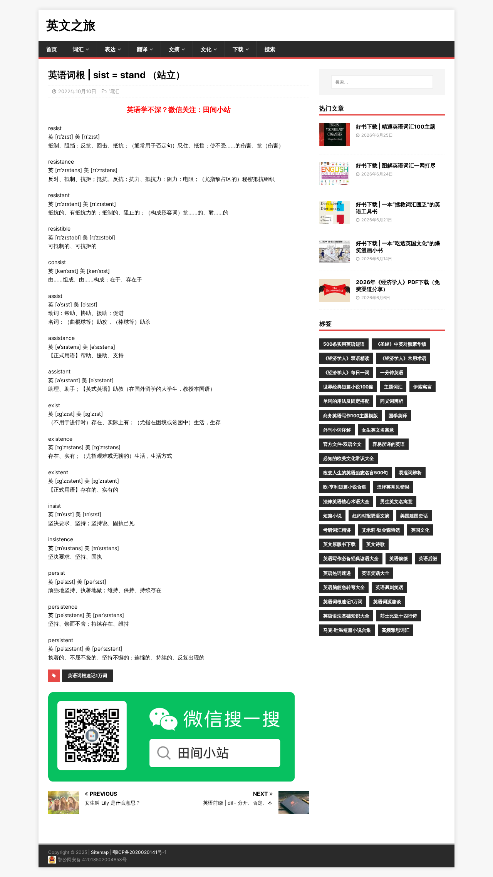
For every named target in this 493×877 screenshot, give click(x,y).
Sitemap (100, 852)
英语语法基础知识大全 (346, 616)
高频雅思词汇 (395, 630)
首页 (51, 49)
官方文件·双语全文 (342, 444)
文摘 (174, 49)
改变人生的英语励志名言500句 (355, 472)
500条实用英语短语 (344, 344)
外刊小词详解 (337, 430)
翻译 (142, 49)
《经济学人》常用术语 (403, 358)
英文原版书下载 (339, 544)
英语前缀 (398, 558)
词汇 (78, 49)
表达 (110, 49)
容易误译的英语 (388, 444)
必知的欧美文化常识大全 (348, 458)
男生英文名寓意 (396, 501)
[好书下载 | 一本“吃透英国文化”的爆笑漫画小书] (334, 258)
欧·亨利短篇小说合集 (344, 487)
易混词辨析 (410, 472)
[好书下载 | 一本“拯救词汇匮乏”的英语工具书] (334, 219)
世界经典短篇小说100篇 (348, 387)
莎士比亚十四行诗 (398, 616)
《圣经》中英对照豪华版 (401, 344)
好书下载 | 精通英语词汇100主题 (395, 126)
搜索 (270, 49)
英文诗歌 (375, 544)
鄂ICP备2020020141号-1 (139, 852)
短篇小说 (332, 516)
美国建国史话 (414, 516)
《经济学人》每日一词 (346, 372)
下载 (238, 49)
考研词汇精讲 (337, 530)
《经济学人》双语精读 (346, 358)
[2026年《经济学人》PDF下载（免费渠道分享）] (334, 297)
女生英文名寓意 (378, 430)
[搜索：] (382, 82)
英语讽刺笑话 (389, 587)
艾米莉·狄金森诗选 (381, 530)
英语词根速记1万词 (87, 675)
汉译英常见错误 (393, 487)
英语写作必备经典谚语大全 (351, 558)
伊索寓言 (422, 387)
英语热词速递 (337, 573)
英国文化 (420, 530)
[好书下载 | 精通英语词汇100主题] (334, 141)
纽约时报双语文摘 (370, 516)
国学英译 (398, 415)
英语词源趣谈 (387, 601)
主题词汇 (393, 387)
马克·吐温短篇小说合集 (347, 630)
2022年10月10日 (77, 91)
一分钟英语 (391, 372)
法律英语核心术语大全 (346, 501)
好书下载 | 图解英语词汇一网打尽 (396, 165)
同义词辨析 (391, 401)
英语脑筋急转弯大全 (344, 587)
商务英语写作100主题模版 (350, 415)
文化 (206, 49)
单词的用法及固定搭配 (346, 401)
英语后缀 (428, 558)
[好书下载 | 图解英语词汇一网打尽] (334, 180)
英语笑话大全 (375, 573)
